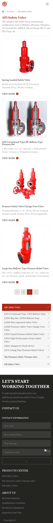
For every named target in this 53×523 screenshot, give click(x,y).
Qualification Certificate (13, 503)
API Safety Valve (25, 11)
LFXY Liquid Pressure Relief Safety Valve (24, 334)
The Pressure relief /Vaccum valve (21, 357)
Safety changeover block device (19, 346)
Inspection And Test (11, 512)
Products (11, 11)
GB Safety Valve (12, 364)
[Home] (5, 4)
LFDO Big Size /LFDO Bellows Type (21, 318)
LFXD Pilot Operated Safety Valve (21, 322)
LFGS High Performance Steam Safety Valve (22, 340)
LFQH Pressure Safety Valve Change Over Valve (24, 328)
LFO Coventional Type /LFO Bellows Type (25, 314)
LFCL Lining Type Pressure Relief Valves (24, 350)
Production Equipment (13, 507)
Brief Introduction (11, 498)
